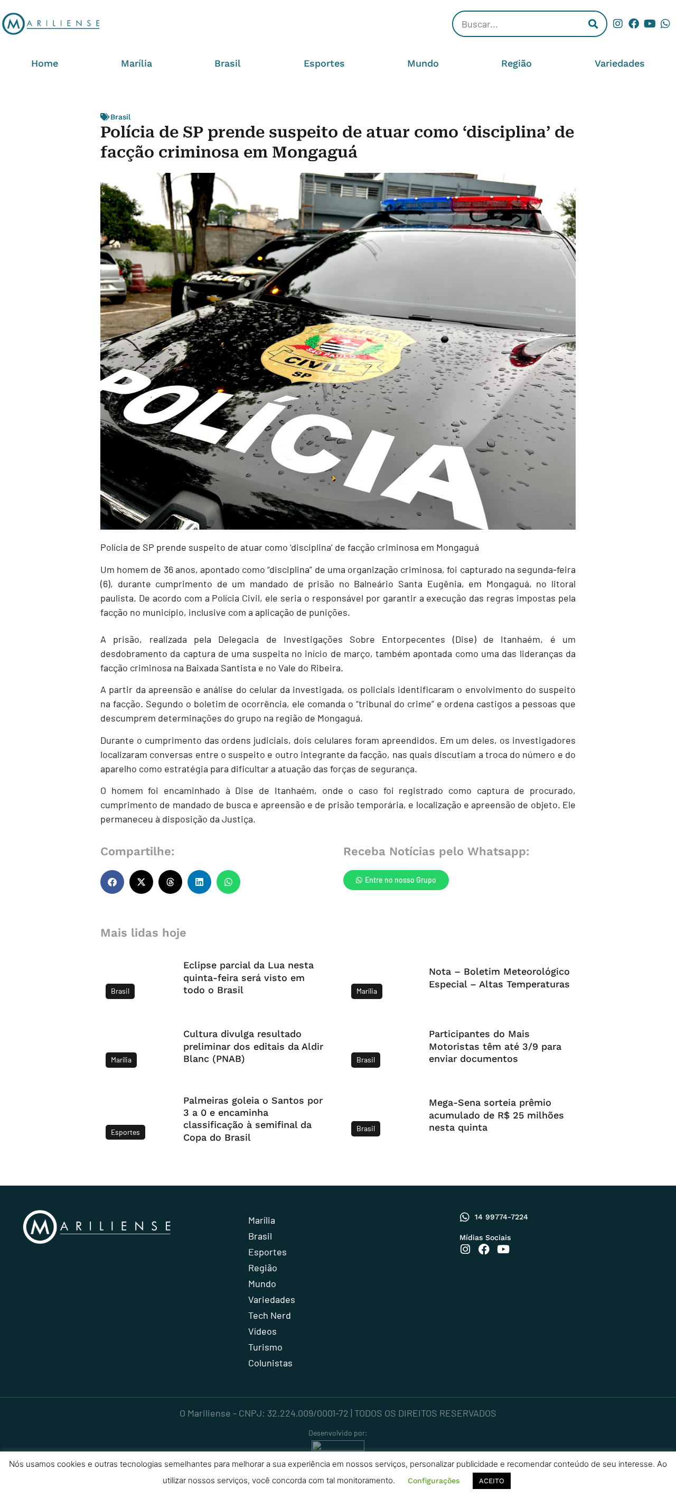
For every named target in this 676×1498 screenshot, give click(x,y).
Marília (136, 63)
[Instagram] (618, 24)
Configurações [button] (433, 1480)
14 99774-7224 (501, 1217)
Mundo (423, 63)
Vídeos (262, 1331)
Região (516, 63)
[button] (112, 882)
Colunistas (270, 1362)
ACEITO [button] (491, 1481)
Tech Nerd (269, 1315)
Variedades (620, 63)
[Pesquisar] (593, 24)
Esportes (324, 63)
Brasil (227, 63)
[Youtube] (649, 24)
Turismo (265, 1347)
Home (44, 63)
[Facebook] (633, 24)
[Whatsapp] (665, 24)
